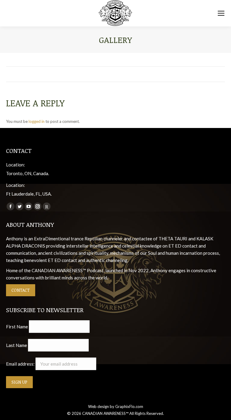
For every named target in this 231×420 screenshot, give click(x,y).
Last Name (16, 345)
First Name (17, 326)
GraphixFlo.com (129, 406)
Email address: (20, 364)
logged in (37, 121)
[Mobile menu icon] (221, 13)
